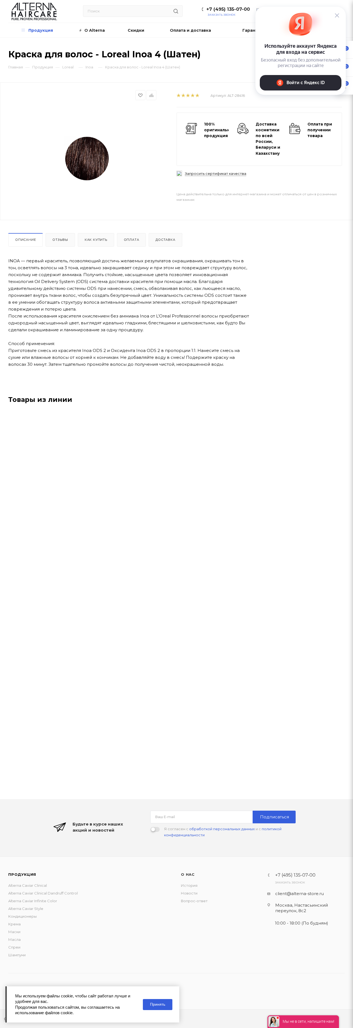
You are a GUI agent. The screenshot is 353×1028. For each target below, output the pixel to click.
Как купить (96, 240)
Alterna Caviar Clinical (27, 885)
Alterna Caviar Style (25, 908)
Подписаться (274, 816)
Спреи (14, 947)
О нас (188, 874)
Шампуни (17, 955)
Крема (14, 924)
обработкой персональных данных (222, 829)
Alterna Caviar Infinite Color (32, 901)
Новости (189, 893)
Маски (14, 932)
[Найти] (176, 11)
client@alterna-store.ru (299, 893)
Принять (157, 1004)
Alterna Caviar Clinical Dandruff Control (43, 893)
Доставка (165, 240)
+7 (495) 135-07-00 (228, 9)
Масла (14, 939)
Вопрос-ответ (194, 901)
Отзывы (60, 240)
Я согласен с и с (223, 832)
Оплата (131, 240)
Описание (25, 240)
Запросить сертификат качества (215, 174)
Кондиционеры (22, 916)
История (189, 885)
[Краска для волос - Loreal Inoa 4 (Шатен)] (88, 159)
